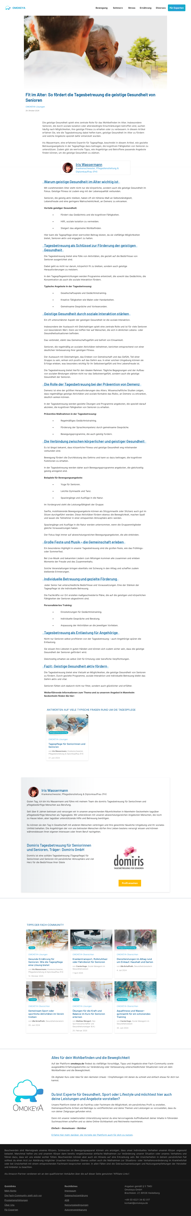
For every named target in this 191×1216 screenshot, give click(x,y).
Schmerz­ (118, 7)
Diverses (161, 7)
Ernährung (145, 7)
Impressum (70, 1190)
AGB (67, 1200)
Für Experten (177, 7)
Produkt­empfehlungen (16, 1200)
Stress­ (131, 7)
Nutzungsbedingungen (76, 1205)
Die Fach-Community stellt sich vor (23, 1195)
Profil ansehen (130, 883)
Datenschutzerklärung (76, 1195)
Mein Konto (10, 1190)
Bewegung (102, 7)
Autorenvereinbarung (76, 1209)
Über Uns (9, 1205)
